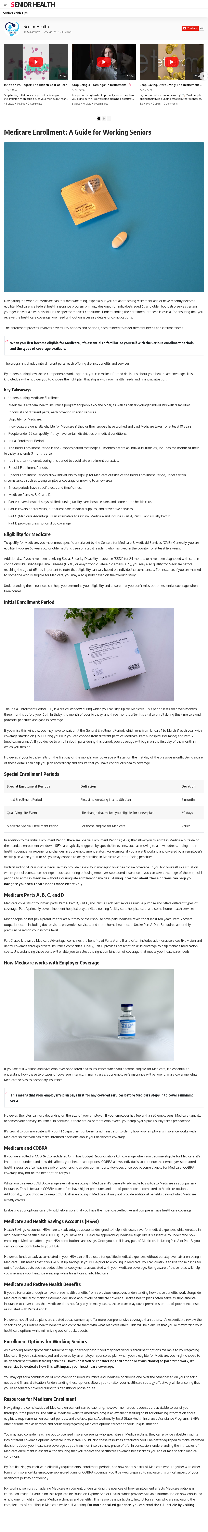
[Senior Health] (12, 29)
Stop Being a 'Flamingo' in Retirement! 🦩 (102, 85)
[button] (7, 4)
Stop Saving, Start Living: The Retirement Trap (172, 85)
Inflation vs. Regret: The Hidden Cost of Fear (35, 85)
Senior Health (33, 4)
